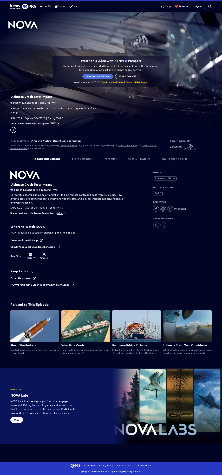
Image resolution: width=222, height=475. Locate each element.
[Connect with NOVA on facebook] (156, 209)
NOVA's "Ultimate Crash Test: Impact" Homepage (40, 284)
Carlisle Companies (68, 145)
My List (77, 6)
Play (16, 419)
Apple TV (31, 256)
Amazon (44, 256)
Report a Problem (42, 141)
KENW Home (144, 465)
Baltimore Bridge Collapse (129, 345)
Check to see (117, 82)
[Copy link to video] (163, 225)
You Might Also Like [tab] (175, 159)
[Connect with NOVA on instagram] (163, 209)
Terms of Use (123, 465)
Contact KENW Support (137, 82)
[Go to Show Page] (115, 25)
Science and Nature (165, 178)
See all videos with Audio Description (32, 123)
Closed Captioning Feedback (67, 141)
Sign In (198, 6)
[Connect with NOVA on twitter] (170, 209)
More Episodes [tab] (82, 159)
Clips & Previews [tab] (139, 159)
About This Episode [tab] (47, 159)
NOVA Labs (19, 395)
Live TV (47, 6)
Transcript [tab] (110, 159)
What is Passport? (127, 76)
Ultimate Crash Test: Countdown (185, 345)
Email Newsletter (20, 278)
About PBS (89, 465)
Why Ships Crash (72, 345)
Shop (168, 6)
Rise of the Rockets (23, 345)
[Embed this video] (156, 225)
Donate (183, 6)
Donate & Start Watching (98, 76)
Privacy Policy (106, 465)
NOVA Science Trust (127, 145)
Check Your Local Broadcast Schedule (33, 246)
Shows (61, 6)
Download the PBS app (24, 240)
